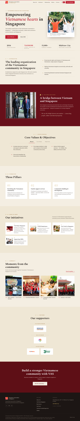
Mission (32, 141)
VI (61, 2)
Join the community (40, 383)
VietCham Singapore (41, 402)
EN (63, 2)
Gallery (52, 2)
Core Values (39, 141)
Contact (57, 2)
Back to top (72, 417)
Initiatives (40, 2)
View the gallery (70, 271)
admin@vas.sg (56, 403)
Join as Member (70, 2)
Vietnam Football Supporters (43, 408)
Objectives (47, 141)
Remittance (39, 404)
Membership (47, 2)
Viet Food (39, 406)
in (11, 405)
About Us (35, 2)
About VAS (23, 36)
